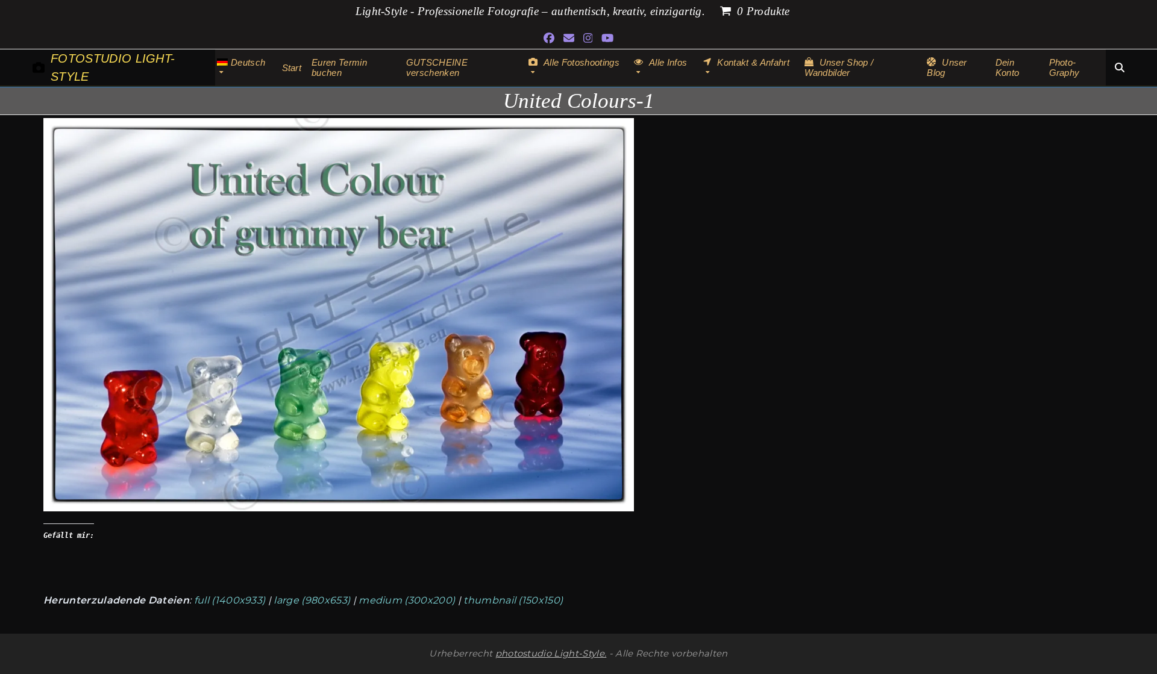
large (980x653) (312, 600)
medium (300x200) (407, 600)
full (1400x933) (230, 600)
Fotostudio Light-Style (113, 67)
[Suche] (1119, 67)
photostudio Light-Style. (551, 653)
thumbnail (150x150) (513, 600)
